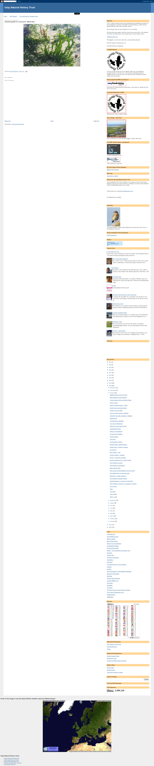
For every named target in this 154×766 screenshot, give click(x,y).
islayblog (109, 567)
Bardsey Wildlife (111, 539)
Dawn (111, 489)
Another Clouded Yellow (113, 656)
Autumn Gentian (114, 436)
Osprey (109, 649)
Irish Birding (110, 560)
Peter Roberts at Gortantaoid (117, 465)
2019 (110, 367)
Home (5, 16)
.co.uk (115, 243)
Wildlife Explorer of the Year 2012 (118, 395)
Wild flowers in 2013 (117, 321)
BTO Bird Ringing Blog (113, 548)
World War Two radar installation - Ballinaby (121, 416)
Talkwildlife (110, 585)
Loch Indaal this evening (116, 463)
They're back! (113, 494)
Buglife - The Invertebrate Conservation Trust (118, 550)
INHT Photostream (112, 235)
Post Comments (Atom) (18, 124)
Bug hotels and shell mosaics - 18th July (12, 762)
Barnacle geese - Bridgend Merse (118, 444)
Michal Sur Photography (113, 574)
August (112, 503)
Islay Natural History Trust (20, 7)
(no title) (114, 285)
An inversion (113, 450)
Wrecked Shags (111, 670)
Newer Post (8, 121)
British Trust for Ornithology (114, 543)
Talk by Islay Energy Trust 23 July (11, 759)
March (112, 516)
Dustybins (109, 553)
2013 (110, 383)
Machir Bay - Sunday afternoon (118, 476)
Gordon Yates (110, 555)
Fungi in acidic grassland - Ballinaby (119, 413)
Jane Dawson (115, 267)
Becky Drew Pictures (112, 541)
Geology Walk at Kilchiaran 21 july (11, 761)
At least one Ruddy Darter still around (116, 660)
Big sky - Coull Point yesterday (118, 457)
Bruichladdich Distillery (113, 546)
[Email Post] (26, 71)
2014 (110, 380)
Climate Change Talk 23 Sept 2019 (11, 758)
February (112, 518)
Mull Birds (109, 576)
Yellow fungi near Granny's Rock (118, 426)
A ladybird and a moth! (117, 304)
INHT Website (13, 16)
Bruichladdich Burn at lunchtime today (119, 473)
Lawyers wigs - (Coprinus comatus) (119, 447)
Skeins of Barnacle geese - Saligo (118, 405)
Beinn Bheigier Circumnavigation (118, 397)
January (112, 521)
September (113, 500)
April (111, 513)
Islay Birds (109, 562)
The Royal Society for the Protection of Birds (118, 590)
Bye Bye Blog (110, 667)
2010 (110, 527)
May (111, 511)
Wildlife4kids (110, 597)
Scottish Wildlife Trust (112, 580)
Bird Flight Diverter (116, 277)
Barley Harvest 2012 (115, 468)
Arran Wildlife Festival (112, 536)
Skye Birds (110, 583)
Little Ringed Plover (112, 646)
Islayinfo (109, 569)
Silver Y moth (113, 497)
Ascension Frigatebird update (119, 312)
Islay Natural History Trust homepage (116, 564)
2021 (110, 362)
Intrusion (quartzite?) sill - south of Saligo (120, 460)
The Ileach (109, 587)
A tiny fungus (113, 486)
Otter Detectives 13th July (9, 764)
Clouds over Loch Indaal (116, 410)
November (113, 390)
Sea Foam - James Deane (118, 330)
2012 (110, 385)
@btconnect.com (128, 191)
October (112, 393)
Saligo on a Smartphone (116, 431)
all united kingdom (115, 244)
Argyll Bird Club (111, 534)
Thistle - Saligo (114, 403)
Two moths (112, 439)
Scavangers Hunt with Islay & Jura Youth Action (124, 294)
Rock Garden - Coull (115, 452)
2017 (110, 372)
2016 (110, 375)
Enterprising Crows (112, 658)
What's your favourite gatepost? (120, 258)
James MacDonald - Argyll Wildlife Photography (119, 571)
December (113, 387)
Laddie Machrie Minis (115, 429)
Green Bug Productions (113, 557)
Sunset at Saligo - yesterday (117, 455)
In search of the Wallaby (116, 434)
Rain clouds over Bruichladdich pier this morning (122, 470)
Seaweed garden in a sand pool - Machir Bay (121, 481)
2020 (110, 364)
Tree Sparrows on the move (114, 644)
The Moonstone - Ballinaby (117, 421)
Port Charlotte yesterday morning (118, 478)
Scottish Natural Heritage (113, 578)
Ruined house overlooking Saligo (118, 408)
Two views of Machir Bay (116, 423)
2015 (110, 377)
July (111, 505)
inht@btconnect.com (112, 37)
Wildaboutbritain (111, 594)
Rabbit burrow (113, 418)
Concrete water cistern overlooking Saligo (120, 400)
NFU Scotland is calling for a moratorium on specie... (123, 483)
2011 (110, 524)
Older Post (96, 121)
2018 (110, 370)
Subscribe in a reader (112, 176)
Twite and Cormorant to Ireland (115, 672)
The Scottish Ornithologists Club (115, 592)
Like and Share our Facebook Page (29, 16)
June (111, 508)
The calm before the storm (112, 251)
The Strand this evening (116, 442)
